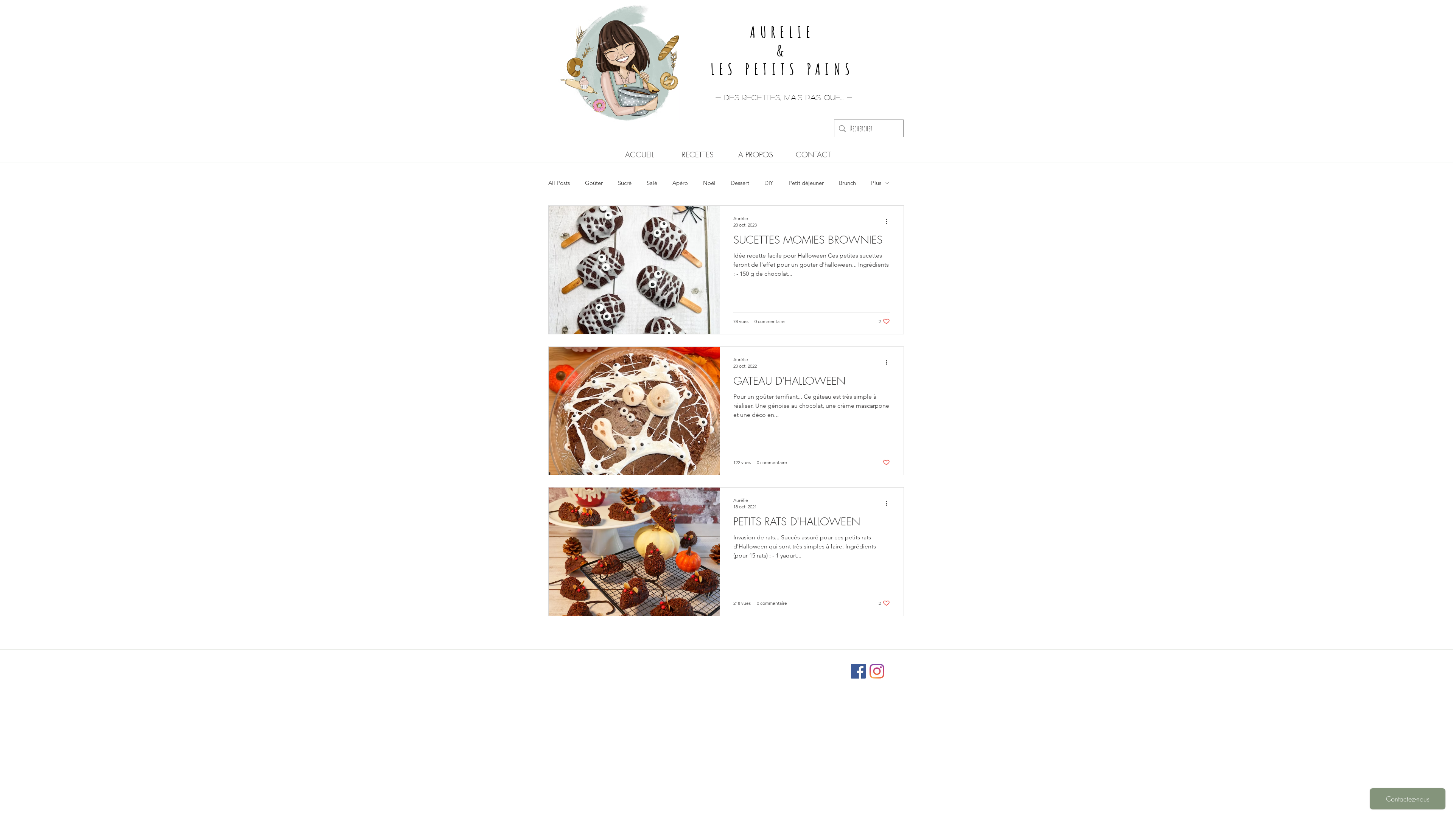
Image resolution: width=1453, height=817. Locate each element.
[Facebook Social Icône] (858, 671)
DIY (768, 182)
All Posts (559, 182)
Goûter (594, 182)
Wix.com (777, 667)
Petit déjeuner (806, 182)
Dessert (740, 182)
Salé (652, 182)
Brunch (847, 182)
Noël (709, 182)
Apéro (680, 182)
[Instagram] (877, 671)
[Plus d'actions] (888, 221)
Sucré (625, 182)
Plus (876, 182)
